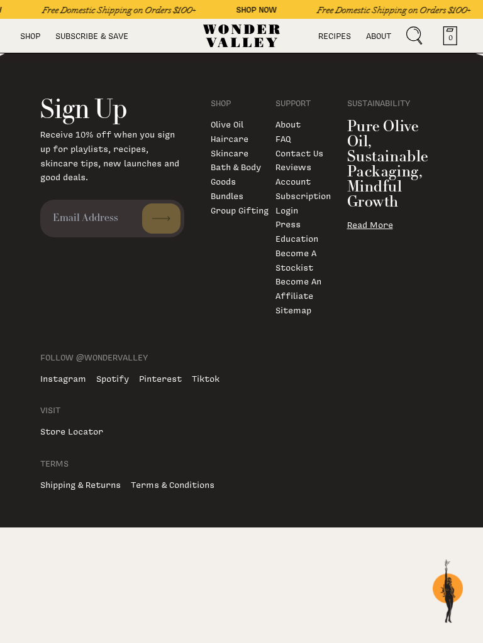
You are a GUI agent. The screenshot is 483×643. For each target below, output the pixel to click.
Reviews (293, 167)
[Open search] (414, 35)
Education (296, 238)
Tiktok (205, 378)
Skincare (229, 153)
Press (288, 224)
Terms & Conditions (172, 484)
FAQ (283, 138)
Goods (223, 181)
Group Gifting (240, 210)
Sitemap (293, 310)
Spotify (112, 378)
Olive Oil (227, 124)
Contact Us (299, 153)
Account (293, 181)
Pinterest (160, 378)
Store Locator (71, 431)
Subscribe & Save (91, 35)
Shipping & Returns (80, 484)
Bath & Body (236, 167)
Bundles (227, 196)
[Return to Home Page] (241, 35)
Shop (30, 35)
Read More (370, 224)
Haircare (229, 138)
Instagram (63, 378)
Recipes (334, 35)
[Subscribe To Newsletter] (161, 218)
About (378, 35)
